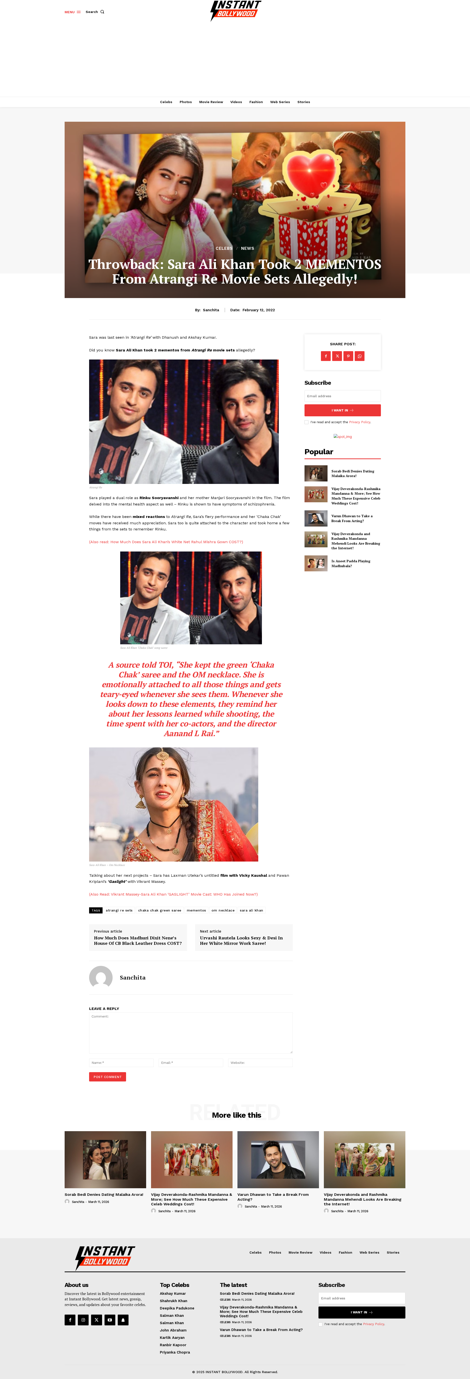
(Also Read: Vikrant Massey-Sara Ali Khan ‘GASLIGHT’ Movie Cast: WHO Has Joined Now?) (173, 894)
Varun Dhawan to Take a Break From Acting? (352, 518)
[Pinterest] (348, 356)
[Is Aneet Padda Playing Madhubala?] (316, 563)
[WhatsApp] (359, 356)
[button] (96, 12)
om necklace (223, 910)
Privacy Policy (359, 422)
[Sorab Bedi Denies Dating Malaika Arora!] (316, 473)
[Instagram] (83, 1320)
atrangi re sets (119, 910)
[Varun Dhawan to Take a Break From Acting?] (316, 518)
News (247, 248)
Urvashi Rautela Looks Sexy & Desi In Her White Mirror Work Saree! (241, 940)
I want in (340, 410)
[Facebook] (326, 356)
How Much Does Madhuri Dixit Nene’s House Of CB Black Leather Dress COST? (138, 940)
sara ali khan (251, 910)
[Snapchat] (123, 1320)
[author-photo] (68, 1201)
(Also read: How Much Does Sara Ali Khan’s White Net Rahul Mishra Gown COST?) (166, 542)
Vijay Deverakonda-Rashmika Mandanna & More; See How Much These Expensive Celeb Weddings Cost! (355, 495)
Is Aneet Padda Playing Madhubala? (350, 563)
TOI (164, 665)
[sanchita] (101, 977)
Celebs (224, 248)
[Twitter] (337, 356)
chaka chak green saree (159, 910)
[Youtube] (110, 1320)
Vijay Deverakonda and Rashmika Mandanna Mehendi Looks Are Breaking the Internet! (355, 541)
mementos (196, 910)
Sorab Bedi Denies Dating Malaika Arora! (352, 473)
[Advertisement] (235, 60)
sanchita (211, 310)
